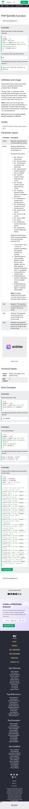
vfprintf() (18, 116)
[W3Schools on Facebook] (16, 594)
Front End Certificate (14, 754)
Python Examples (13, 732)
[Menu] (2, 6)
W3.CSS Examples (14, 733)
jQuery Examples (13, 741)
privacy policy (15, 800)
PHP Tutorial (14, 684)
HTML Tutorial (14, 671)
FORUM (14, 781)
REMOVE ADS (14, 361)
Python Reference (14, 704)
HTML (7, 6)
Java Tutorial (14, 686)
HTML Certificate (14, 750)
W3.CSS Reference (14, 705)
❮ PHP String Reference (10, 21)
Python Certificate (14, 758)
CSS (12, 6)
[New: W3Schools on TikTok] (20, 594)
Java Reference (14, 712)
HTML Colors (13, 710)
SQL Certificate (14, 756)
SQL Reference (14, 702)
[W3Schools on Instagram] (19, 594)
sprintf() (22, 114)
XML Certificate (14, 768)
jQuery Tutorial (14, 689)
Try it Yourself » (7, 569)
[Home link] (3, 2)
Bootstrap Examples (13, 735)
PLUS (14, 642)
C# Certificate (14, 766)
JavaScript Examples (13, 727)
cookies (20, 799)
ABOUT (14, 783)
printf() (17, 114)
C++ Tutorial (14, 688)
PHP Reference (14, 709)
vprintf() (3, 116)
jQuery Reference (13, 715)
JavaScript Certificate (14, 753)
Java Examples (14, 738)
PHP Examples (14, 736)
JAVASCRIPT (19, 6)
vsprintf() (9, 116)
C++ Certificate (15, 764)
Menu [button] (8, 2)
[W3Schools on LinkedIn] (11, 594)
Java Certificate (14, 763)
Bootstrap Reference (13, 707)
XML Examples (14, 740)
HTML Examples (13, 723)
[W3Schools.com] (15, 637)
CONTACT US (14, 662)
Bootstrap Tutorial (14, 683)
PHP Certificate (14, 759)
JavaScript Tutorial (14, 674)
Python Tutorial (14, 679)
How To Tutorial (14, 676)
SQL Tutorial (14, 678)
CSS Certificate (14, 751)
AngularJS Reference (13, 714)
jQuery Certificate (14, 761)
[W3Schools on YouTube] (9, 594)
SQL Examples (14, 730)
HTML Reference (13, 697)
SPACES (14, 646)
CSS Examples (14, 725)
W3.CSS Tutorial (14, 681)
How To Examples (14, 728)
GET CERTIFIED (14, 650)
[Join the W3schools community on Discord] (13, 594)
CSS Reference (14, 699)
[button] (14, 2)
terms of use (15, 799)
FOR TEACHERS (14, 654)
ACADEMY (14, 786)
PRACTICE (14, 658)
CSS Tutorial (14, 673)
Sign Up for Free (8, 625)
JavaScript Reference (13, 701)
